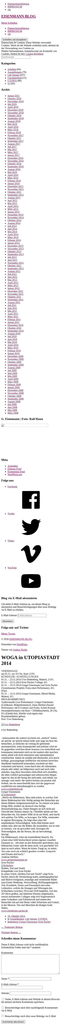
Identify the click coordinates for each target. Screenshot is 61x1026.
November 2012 (16, 262)
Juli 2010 (12, 336)
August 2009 (14, 367)
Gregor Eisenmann (28, 921)
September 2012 (16, 268)
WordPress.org (15, 474)
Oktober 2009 (14, 362)
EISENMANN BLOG (18, 16)
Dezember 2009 (15, 356)
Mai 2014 (12, 231)
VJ (9, 83)
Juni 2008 (12, 407)
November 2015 (16, 189)
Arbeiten (12, 69)
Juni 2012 (12, 277)
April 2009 (13, 379)
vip (9, 9)
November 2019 (16, 101)
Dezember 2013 (15, 246)
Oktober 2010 (14, 328)
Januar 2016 (14, 183)
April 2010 (13, 345)
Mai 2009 (12, 376)
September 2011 (15, 299)
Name (5, 978)
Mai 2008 (12, 410)
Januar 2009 (14, 387)
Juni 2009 (12, 373)
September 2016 (16, 166)
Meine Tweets (8, 633)
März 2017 (13, 152)
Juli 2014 (12, 226)
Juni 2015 (12, 200)
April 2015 (13, 206)
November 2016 (16, 161)
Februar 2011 (14, 319)
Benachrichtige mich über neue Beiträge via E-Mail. (30, 1016)
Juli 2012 (12, 274)
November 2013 (16, 248)
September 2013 (16, 254)
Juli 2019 (12, 104)
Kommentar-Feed (16, 471)
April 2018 (13, 127)
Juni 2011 (12, 308)
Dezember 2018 (15, 110)
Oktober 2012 (14, 265)
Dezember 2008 (15, 390)
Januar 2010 (14, 353)
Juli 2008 (12, 404)
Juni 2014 (12, 229)
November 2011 (15, 294)
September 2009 (16, 364)
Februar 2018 (14, 132)
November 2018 (16, 112)
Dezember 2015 (15, 186)
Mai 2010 (12, 342)
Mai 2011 (12, 311)
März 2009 (13, 381)
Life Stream (13, 75)
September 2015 (16, 195)
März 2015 (13, 209)
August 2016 (14, 169)
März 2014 (13, 237)
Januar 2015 (14, 212)
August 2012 (14, 271)
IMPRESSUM (15, 6)
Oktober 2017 (14, 138)
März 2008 (13, 413)
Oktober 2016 (14, 163)
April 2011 (13, 313)
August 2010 (14, 333)
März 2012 (13, 285)
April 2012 (13, 282)
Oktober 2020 (14, 98)
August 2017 (14, 144)
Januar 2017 (14, 155)
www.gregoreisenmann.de (14, 859)
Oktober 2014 (14, 220)
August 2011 (14, 302)
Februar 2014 (14, 240)
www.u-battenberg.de (12, 789)
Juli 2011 (12, 305)
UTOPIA (12, 80)
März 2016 (13, 178)
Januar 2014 (14, 243)
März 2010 (13, 347)
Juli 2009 (12, 370)
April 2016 (13, 175)
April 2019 (13, 107)
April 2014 (13, 234)
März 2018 (13, 129)
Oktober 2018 (14, 115)
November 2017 (16, 135)
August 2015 (14, 197)
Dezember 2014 (15, 214)
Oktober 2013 (14, 251)
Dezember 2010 (15, 325)
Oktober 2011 (14, 296)
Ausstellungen (15, 72)
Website (5, 993)
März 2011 (13, 316)
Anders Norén (20, 649)
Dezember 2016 (15, 158)
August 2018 (14, 121)
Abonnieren (8, 621)
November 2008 (16, 393)
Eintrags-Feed (14, 468)
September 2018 (16, 118)
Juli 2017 (12, 146)
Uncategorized (15, 77)
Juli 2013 (12, 257)
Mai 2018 (12, 124)
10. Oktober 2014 (16, 916)
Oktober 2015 (14, 192)
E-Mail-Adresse (9, 615)
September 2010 (16, 330)
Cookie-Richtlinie (34, 54)
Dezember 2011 (15, 291)
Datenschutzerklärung (18, 4)
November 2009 (16, 359)
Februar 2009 (14, 384)
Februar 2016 (14, 180)
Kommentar (7, 952)
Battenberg (13, 921)
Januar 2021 (14, 95)
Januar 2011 (13, 322)
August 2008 (14, 401)
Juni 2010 (12, 339)
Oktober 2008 (14, 396)
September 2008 (16, 398)
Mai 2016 (12, 172)
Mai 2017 (12, 149)
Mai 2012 (12, 279)
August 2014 (14, 223)
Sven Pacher (44, 921)
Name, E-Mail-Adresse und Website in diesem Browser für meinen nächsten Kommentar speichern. (30, 1000)
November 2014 (16, 217)
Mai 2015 (12, 203)
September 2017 (16, 141)
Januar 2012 (14, 288)
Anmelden (13, 466)
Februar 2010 (14, 350)
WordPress (22, 644)
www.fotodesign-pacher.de (14, 910)
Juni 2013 (12, 260)
